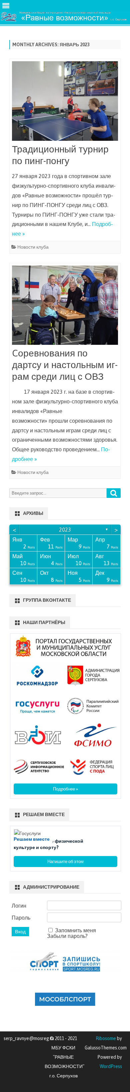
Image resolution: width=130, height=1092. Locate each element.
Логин (19, 906)
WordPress (111, 1066)
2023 (65, 530)
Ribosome (106, 1038)
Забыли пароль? (67, 936)
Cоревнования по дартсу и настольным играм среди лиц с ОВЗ (65, 365)
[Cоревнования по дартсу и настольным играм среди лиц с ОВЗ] (65, 307)
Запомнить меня (75, 930)
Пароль (21, 918)
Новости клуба (33, 247)
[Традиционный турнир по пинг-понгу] (65, 102)
